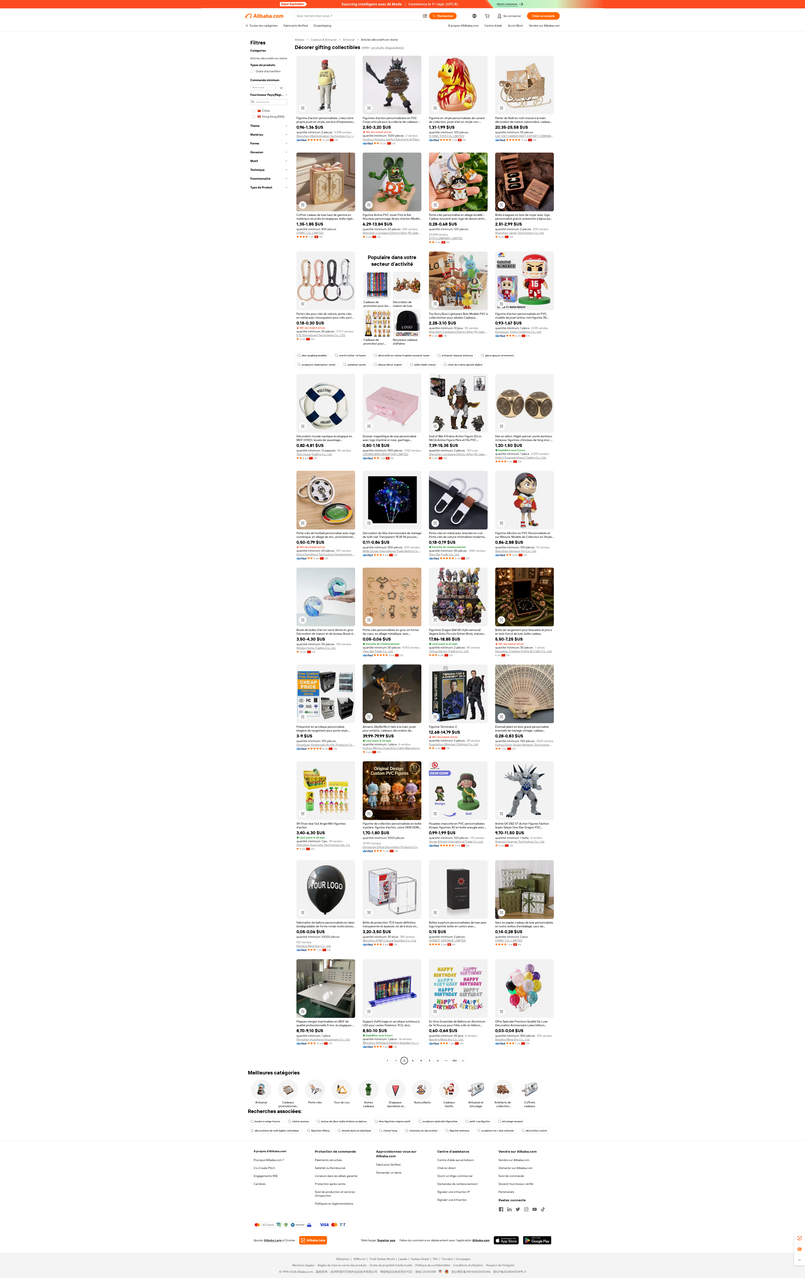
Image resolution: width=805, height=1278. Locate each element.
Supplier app (386, 1240)
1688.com (359, 1259)
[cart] (488, 16)
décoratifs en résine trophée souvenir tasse (404, 355)
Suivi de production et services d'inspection (335, 1193)
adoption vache (357, 364)
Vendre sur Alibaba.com (514, 1160)
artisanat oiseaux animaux (457, 355)
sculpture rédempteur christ (318, 364)
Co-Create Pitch (264, 1168)
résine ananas (300, 1121)
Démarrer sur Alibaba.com (515, 1168)
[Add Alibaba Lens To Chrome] (313, 1240)
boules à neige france (267, 1121)
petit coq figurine (480, 1121)
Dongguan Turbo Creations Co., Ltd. (518, 331)
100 (454, 1060)
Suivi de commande (511, 1176)
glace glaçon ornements (499, 355)
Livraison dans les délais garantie (336, 1176)
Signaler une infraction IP (453, 1192)
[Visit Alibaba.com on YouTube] (534, 1209)
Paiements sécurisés (328, 1160)
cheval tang (390, 1130)
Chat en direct (446, 1168)
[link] (799, 1238)
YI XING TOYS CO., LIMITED (446, 136)
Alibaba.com (480, 1240)
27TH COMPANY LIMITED (445, 238)
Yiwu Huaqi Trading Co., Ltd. (314, 454)
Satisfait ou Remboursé (330, 1168)
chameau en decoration (423, 1130)
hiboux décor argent (390, 364)
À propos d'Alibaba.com (270, 1151)
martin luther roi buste (352, 355)
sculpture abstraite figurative (440, 1121)
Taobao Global (420, 1259)
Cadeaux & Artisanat (323, 39)
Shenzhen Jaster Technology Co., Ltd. (519, 233)
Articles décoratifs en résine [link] (379, 39)
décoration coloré (536, 1130)
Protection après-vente (330, 1184)
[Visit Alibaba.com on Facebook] (501, 1209)
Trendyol (447, 1259)
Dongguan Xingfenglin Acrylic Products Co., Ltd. (325, 744)
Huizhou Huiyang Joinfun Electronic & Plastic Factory (392, 139)
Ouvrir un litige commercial (454, 1176)
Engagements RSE (266, 1176)
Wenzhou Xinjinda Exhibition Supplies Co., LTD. (392, 1042)
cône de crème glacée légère (465, 364)
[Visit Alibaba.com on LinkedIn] (509, 1209)
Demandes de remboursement (457, 1184)
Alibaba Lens (273, 1240)
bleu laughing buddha (314, 355)
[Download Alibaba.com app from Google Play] (537, 1240)
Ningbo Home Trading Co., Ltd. (316, 648)
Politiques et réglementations (334, 1203)
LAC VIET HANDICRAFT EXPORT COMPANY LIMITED (524, 136)
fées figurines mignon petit (394, 1121)
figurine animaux (459, 1130)
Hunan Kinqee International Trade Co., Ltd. (456, 841)
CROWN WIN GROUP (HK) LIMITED (385, 454)
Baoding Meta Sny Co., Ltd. (313, 946)
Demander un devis (388, 1172)
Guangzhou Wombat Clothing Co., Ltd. (453, 744)
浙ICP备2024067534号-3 (509, 1271)
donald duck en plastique (356, 1130)
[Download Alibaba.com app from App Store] (506, 1240)
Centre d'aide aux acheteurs (455, 1160)
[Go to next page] (463, 1060)
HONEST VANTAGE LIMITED (447, 940)
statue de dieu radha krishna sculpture (344, 1121)
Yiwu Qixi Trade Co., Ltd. (444, 554)
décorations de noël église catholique (277, 1130)
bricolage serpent (512, 1121)
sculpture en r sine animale (498, 1130)
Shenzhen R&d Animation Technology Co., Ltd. (325, 136)
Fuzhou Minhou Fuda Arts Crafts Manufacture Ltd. (392, 748)
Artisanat (349, 39)
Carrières (260, 1184)
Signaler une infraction (452, 1199)
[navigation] (269, 550)
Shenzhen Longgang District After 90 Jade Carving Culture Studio (392, 233)
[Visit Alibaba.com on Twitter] (517, 1209)
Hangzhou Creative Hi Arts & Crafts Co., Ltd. (523, 651)
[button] (424, 15)
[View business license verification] (440, 1272)
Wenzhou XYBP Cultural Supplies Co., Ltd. (389, 940)
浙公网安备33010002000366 (471, 1271)
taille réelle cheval (425, 364)
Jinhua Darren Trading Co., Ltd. (449, 651)
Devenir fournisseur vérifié (516, 1184)
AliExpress (342, 1259)
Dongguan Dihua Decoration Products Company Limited (392, 847)
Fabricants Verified (388, 1164)
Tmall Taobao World (382, 1259)
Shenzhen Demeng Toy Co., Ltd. (515, 551)
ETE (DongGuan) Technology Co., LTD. (320, 335)
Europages (463, 1259)
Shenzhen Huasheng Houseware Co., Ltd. (323, 1039)
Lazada (402, 1259)
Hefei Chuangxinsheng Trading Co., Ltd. (520, 457)
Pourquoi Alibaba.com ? (269, 1160)
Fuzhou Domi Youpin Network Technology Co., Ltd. (524, 744)
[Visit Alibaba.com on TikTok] (542, 1209)
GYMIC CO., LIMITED (309, 233)
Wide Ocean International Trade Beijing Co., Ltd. (392, 551)
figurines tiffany (320, 1130)
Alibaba (299, 39)
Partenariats (506, 1192)
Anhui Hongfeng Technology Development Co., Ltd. (325, 554)
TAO (435, 1259)
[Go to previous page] (387, 1060)
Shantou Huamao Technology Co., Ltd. (520, 841)
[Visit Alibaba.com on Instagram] (526, 1209)
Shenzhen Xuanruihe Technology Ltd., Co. (323, 845)
